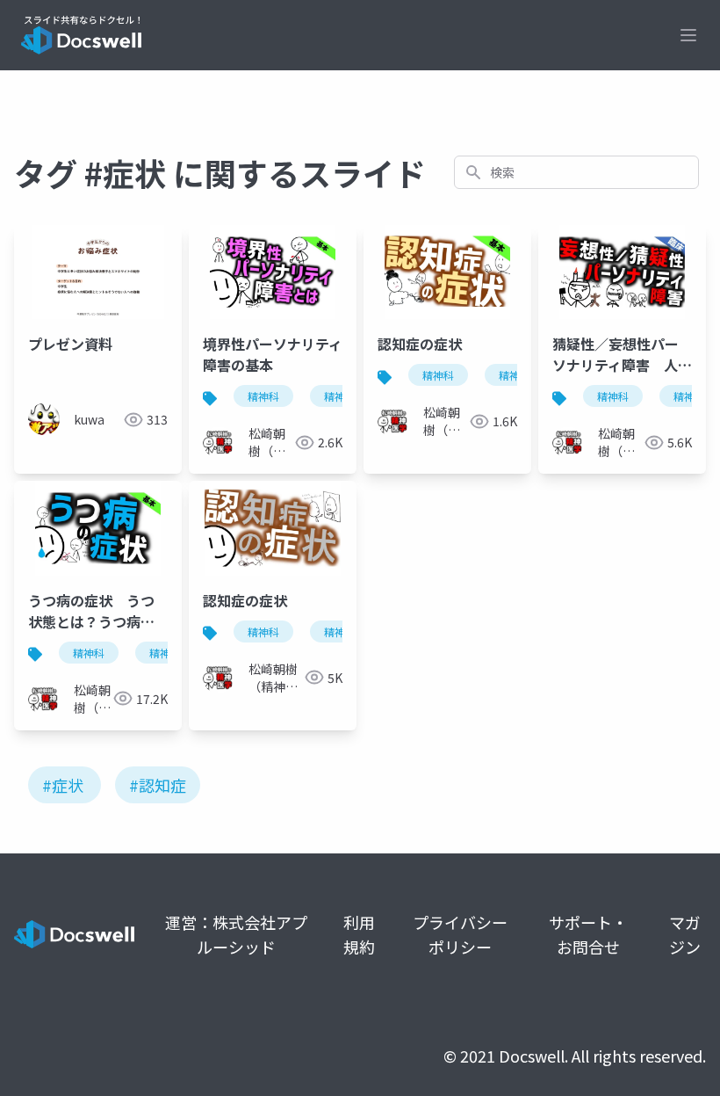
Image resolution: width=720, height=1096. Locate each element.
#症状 (62, 784)
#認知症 (157, 784)
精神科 (263, 395)
